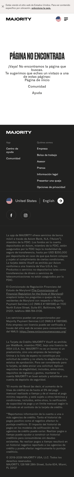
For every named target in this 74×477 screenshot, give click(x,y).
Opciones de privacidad (51, 187)
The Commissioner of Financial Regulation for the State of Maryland (34, 292)
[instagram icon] (26, 215)
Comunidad (37, 86)
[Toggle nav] (66, 19)
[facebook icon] (11, 215)
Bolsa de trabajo (47, 155)
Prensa (41, 168)
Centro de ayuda (12, 150)
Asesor (41, 161)
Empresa (42, 148)
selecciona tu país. (41, 8)
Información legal (47, 174)
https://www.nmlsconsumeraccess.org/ (43, 331)
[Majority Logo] (18, 19)
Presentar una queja (49, 180)
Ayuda (37, 93)
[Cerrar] (3, 7)
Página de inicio (37, 80)
